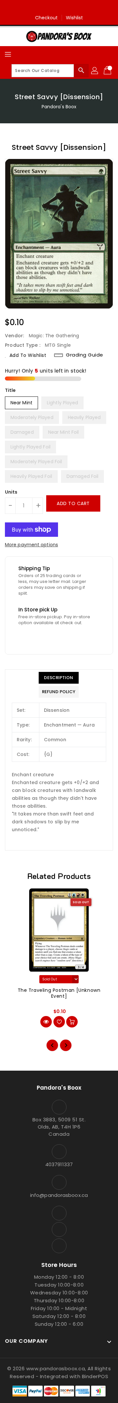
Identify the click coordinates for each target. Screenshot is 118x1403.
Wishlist (74, 17)
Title (10, 390)
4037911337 (59, 1164)
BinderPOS (95, 1376)
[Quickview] (46, 1021)
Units (11, 492)
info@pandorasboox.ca (59, 1195)
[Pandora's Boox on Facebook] (46, 7)
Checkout (46, 17)
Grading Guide (84, 355)
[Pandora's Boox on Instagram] (59, 7)
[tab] (59, 678)
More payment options (31, 544)
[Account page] (95, 70)
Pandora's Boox (59, 106)
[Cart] (108, 70)
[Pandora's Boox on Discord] (71, 7)
